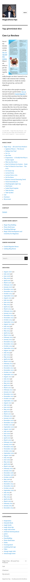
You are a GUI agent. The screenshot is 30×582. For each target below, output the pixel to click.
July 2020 (7, 431)
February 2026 (8, 285)
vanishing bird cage (10, 547)
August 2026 (8, 272)
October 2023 (8, 346)
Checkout (7, 197)
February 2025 (8, 311)
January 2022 (8, 392)
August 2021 (7, 403)
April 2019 (7, 464)
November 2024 (9, 317)
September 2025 (9, 296)
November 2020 (9, 422)
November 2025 (9, 291)
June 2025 (7, 302)
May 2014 (7, 497)
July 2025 (7, 300)
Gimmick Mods (8, 523)
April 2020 (7, 438)
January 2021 (8, 418)
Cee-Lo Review (10, 35)
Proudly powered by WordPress (19, 579)
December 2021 (8, 394)
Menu (25, 12)
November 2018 (8, 475)
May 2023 (7, 357)
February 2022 (8, 390)
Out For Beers (9, 177)
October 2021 (8, 398)
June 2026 (7, 276)
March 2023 (7, 361)
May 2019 (7, 462)
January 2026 (8, 287)
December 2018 (8, 473)
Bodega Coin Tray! (11, 151)
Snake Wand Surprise (11, 188)
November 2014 (8, 486)
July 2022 (7, 379)
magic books (8, 525)
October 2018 (8, 477)
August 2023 (7, 350)
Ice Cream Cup (9, 171)
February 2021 (8, 416)
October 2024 (8, 320)
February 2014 (8, 503)
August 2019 (7, 455)
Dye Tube (8, 155)
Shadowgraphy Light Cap (13, 184)
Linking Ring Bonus (10, 249)
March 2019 (7, 466)
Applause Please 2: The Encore (14, 149)
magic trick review (9, 529)
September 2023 (9, 348)
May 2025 (7, 304)
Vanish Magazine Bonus (11, 246)
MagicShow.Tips (9, 20)
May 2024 (7, 331)
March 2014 (7, 501)
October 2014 (8, 488)
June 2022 (7, 381)
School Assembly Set (11, 181)
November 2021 (8, 396)
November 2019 (8, 449)
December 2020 (8, 420)
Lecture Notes (9, 173)
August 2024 (8, 324)
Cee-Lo (24, 92)
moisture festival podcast (11, 531)
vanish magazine (10, 134)
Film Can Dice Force (11, 162)
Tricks (6, 542)
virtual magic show (9, 553)
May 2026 (7, 278)
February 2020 (8, 442)
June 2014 (7, 495)
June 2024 (7, 328)
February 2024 (8, 337)
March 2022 (7, 387)
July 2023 (6, 352)
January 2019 (8, 470)
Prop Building (8, 538)
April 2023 (7, 359)
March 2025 (7, 309)
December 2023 (8, 341)
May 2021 (7, 409)
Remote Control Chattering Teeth (15, 179)
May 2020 (7, 435)
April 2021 (7, 411)
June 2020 (7, 433)
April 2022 (7, 385)
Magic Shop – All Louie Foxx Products (15, 146)
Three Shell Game (9, 227)
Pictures (21, 130)
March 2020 (7, 440)
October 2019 (8, 451)
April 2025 (7, 307)
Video (5, 549)
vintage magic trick (10, 551)
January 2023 (8, 366)
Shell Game (8, 186)
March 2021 (7, 414)
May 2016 (7, 479)
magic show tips (14, 130)
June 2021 (7, 407)
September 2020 (9, 427)
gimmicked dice (19, 132)
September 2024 (9, 322)
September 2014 (9, 490)
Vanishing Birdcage (10, 229)
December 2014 (8, 484)
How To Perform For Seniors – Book (16, 164)
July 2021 (6, 405)
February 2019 (8, 468)
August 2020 (8, 429)
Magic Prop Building (10, 225)
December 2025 (8, 289)
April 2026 (7, 280)
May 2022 (7, 383)
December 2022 (8, 368)
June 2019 (7, 460)
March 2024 (7, 335)
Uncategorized (8, 545)
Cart (5, 195)
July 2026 (7, 274)
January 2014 (8, 505)
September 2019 (9, 453)
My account (7, 199)
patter (6, 534)
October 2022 (8, 372)
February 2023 (8, 363)
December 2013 (8, 508)
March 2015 (7, 481)
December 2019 (8, 446)
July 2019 (6, 457)
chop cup (6, 132)
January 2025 (8, 313)
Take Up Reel (9, 192)
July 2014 (6, 492)
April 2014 (7, 499)
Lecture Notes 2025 (11, 175)
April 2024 (7, 333)
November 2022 (9, 370)
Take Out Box (9, 190)
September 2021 (9, 401)
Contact (4, 212)
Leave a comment (20, 134)
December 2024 (8, 315)
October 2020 (8, 425)
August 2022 (8, 376)
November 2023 (9, 344)
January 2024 (8, 339)
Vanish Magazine (20, 94)
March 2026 (7, 282)
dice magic (11, 132)
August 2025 (8, 298)
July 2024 (7, 326)
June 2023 (7, 355)
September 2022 (9, 374)
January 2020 (8, 444)
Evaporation (7, 520)
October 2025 (8, 293)
